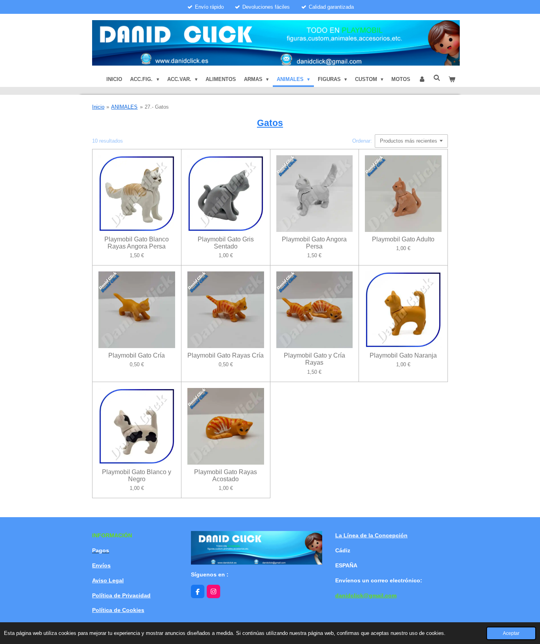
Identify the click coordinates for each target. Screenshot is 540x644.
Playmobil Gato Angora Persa (314, 243)
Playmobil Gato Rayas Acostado (225, 475)
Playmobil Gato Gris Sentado (226, 243)
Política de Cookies (118, 610)
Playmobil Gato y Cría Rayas (314, 359)
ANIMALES (124, 107)
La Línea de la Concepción (371, 535)
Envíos (101, 565)
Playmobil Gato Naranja (403, 355)
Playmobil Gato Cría (136, 355)
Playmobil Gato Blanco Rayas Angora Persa (136, 243)
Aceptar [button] (511, 633)
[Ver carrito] (452, 79)
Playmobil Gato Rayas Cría (225, 355)
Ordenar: (362, 141)
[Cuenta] (421, 79)
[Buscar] (437, 78)
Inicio (98, 107)
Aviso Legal (108, 580)
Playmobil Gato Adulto (403, 239)
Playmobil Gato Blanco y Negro (136, 475)
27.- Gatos (157, 107)
